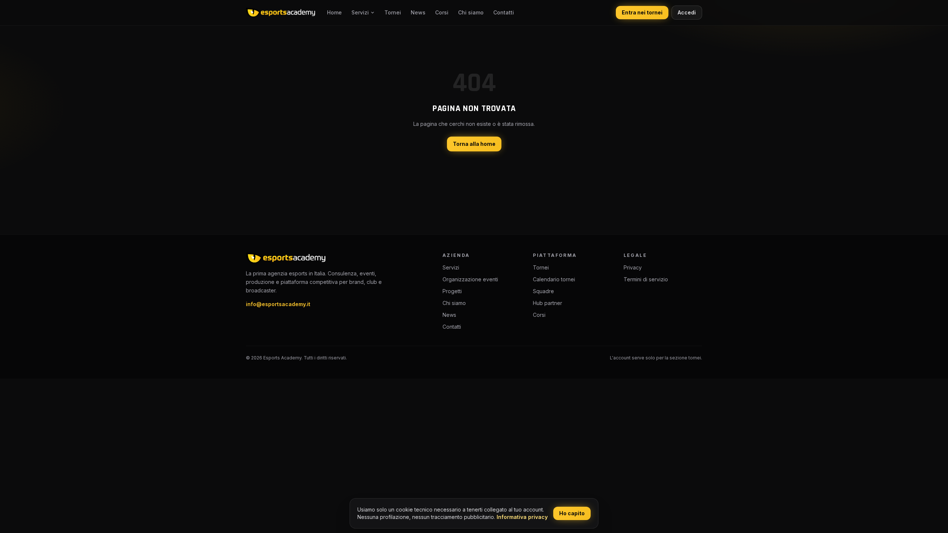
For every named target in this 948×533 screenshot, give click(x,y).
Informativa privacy (522, 517)
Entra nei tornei (642, 12)
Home (334, 12)
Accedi (687, 12)
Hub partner (547, 303)
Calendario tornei (554, 279)
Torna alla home (474, 144)
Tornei (392, 12)
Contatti (503, 12)
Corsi (441, 12)
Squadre (543, 291)
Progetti (452, 291)
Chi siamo (471, 12)
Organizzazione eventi (470, 279)
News (418, 12)
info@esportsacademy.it (278, 304)
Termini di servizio (646, 279)
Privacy (633, 267)
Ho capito (572, 513)
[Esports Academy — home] (280, 12)
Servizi (360, 12)
